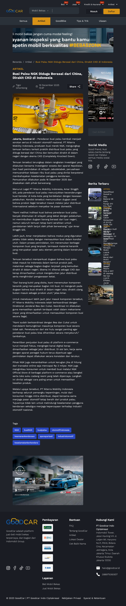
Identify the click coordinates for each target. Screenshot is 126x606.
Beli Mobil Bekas (51, 584)
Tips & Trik (82, 21)
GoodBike (61, 21)
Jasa (74, 4)
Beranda (17, 62)
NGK (17, 430)
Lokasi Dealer (76, 539)
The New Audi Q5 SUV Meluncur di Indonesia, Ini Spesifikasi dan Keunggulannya (110, 236)
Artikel (111, 4)
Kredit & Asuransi (92, 4)
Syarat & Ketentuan (94, 598)
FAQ (71, 525)
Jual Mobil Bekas (51, 588)
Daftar (111, 11)
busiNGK (28, 430)
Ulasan (102, 21)
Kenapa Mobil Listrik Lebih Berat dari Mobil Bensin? (108, 255)
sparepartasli (46, 436)
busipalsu (42, 430)
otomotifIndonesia (60, 430)
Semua (23, 21)
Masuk (93, 11)
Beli (63, 4)
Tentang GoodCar (78, 530)
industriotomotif (65, 436)
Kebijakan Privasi (71, 598)
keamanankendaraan (25, 436)
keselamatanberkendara (26, 443)
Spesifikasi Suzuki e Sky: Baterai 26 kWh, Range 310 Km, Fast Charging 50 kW (108, 201)
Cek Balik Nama (77, 543)
